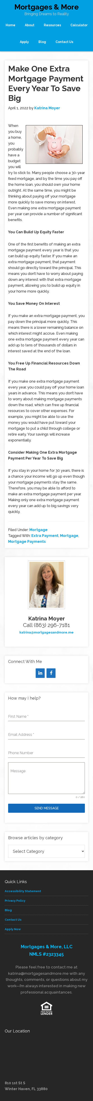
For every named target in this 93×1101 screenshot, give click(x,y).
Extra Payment (44, 536)
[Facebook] (51, 673)
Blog (8, 910)
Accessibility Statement (23, 891)
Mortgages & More (46, 7)
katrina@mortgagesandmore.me (46, 632)
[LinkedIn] (40, 673)
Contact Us (13, 919)
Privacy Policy (15, 900)
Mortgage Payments (27, 541)
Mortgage (38, 530)
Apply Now (13, 929)
